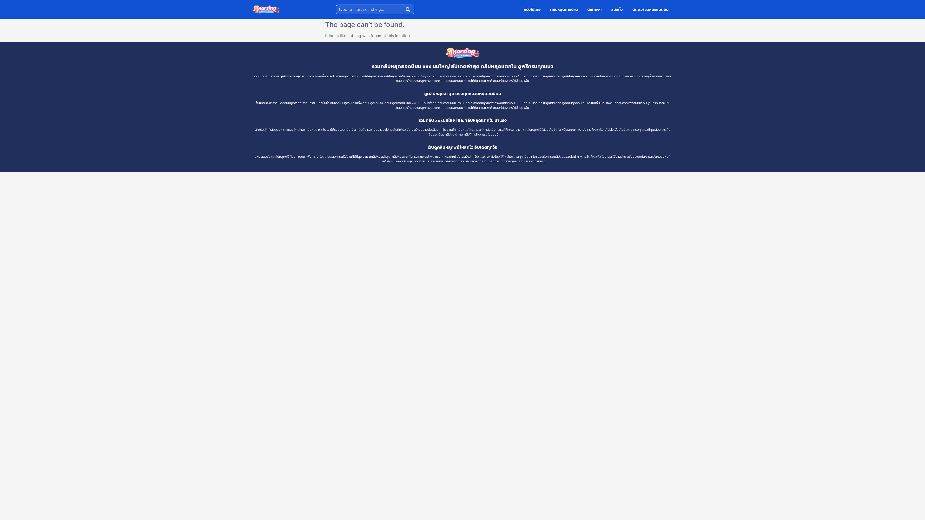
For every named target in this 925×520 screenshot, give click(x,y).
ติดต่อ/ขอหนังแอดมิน (650, 9)
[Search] (409, 9)
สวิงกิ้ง (617, 9)
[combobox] (370, 9)
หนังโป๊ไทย (532, 9)
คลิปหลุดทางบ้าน (564, 9)
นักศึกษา (594, 9)
